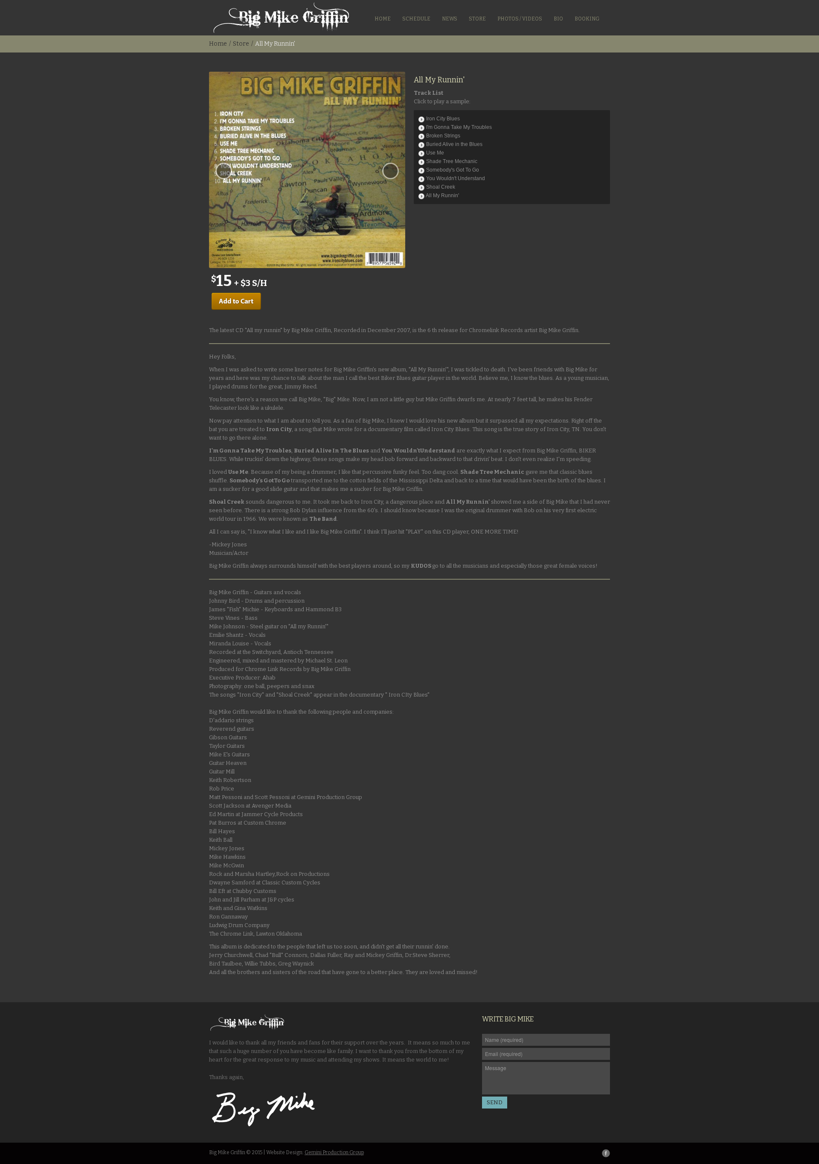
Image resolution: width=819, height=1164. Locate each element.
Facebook (606, 1153)
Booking (587, 19)
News (449, 19)
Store (477, 19)
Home (383, 19)
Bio (558, 19)
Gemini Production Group (334, 1152)
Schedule (416, 19)
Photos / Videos (519, 19)
